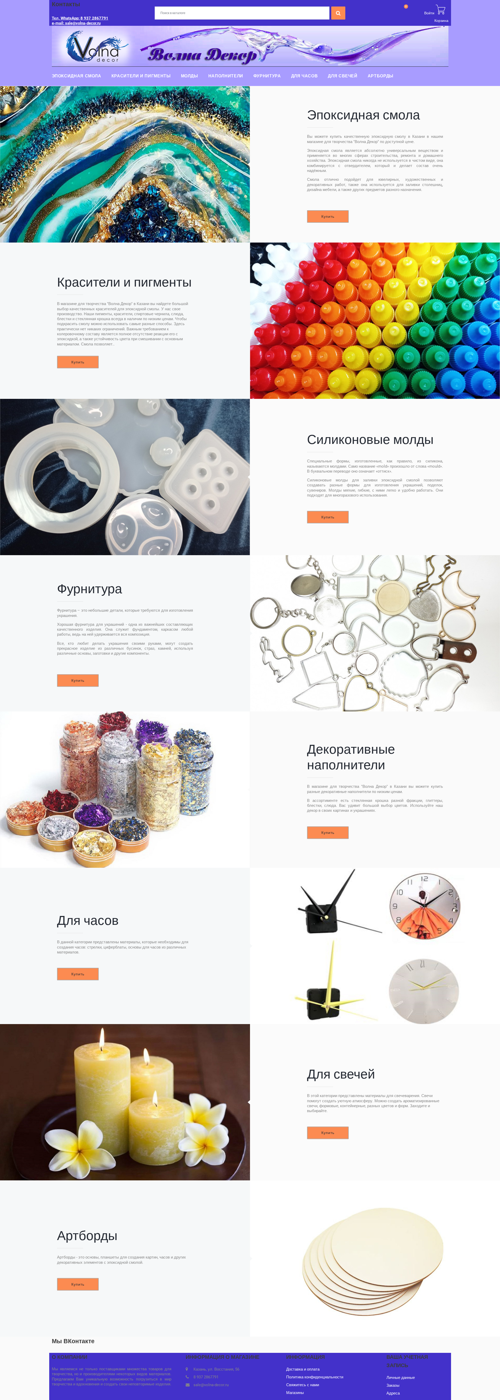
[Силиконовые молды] (125, 477)
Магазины (295, 1392)
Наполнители (225, 75)
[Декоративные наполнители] (125, 789)
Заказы (392, 1385)
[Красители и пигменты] (375, 321)
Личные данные (400, 1377)
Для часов (304, 75)
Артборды (380, 75)
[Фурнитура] (375, 633)
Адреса (393, 1393)
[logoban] (250, 46)
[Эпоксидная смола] (125, 164)
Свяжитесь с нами (302, 1385)
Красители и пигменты (141, 75)
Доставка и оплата (303, 1369)
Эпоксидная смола (76, 75)
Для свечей (342, 75)
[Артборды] (375, 1258)
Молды (189, 75)
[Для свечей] (125, 1102)
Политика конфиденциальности (314, 1377)
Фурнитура (267, 75)
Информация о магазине (222, 1357)
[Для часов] (375, 946)
